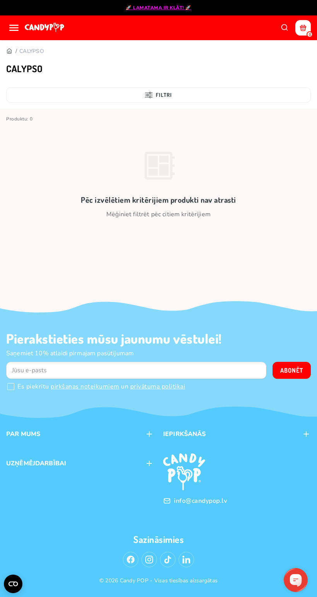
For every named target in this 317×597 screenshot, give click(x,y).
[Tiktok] (168, 559)
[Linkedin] (186, 559)
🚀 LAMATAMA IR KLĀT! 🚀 (158, 8)
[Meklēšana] (284, 28)
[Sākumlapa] (45, 27)
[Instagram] (149, 559)
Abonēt (291, 370)
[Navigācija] (14, 28)
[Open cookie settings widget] (13, 584)
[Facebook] (130, 559)
